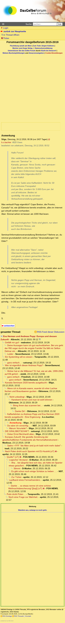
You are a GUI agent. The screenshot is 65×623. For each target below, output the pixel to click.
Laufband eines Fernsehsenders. (25, 480)
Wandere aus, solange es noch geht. (32, 510)
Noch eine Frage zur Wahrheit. (23, 497)
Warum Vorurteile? (18, 428)
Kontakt (28, 616)
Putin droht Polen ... (16, 494)
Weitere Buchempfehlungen (14, 53)
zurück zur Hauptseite (14, 31)
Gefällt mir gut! (12, 342)
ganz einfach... (14, 362)
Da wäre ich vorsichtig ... (19, 425)
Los (59, 24)
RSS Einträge (7, 616)
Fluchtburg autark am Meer (20, 46)
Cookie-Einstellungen (54, 53)
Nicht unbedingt (17, 397)
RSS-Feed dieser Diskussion (50, 332)
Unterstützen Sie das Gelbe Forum (21, 50)
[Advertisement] (28, 84)
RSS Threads (18, 616)
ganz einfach (13, 377)
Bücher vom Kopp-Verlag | (24, 48)
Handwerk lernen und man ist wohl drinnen (31, 399)
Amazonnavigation (36, 53)
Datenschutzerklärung (43, 48)
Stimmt (17, 468)
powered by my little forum (7, 620)
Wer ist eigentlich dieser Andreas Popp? (24, 365)
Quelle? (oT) (13, 457)
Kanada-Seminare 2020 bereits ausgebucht (26, 382)
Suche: (29, 24)
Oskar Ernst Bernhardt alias (20, 434)
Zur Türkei (16, 477)
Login (5, 28)
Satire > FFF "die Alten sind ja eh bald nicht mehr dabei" (34, 445)
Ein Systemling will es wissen (18, 357)
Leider (10, 354)
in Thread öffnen (11, 35)
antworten (9, 325)
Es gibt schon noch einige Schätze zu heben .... (34, 471)
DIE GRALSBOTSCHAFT (17, 431)
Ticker (6, 38)
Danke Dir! (20, 411)
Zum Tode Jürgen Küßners (43, 46)
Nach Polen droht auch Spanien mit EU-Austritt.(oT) (29, 451)
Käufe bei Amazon (48, 50)
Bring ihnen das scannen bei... (27, 405)
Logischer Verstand (18, 460)
